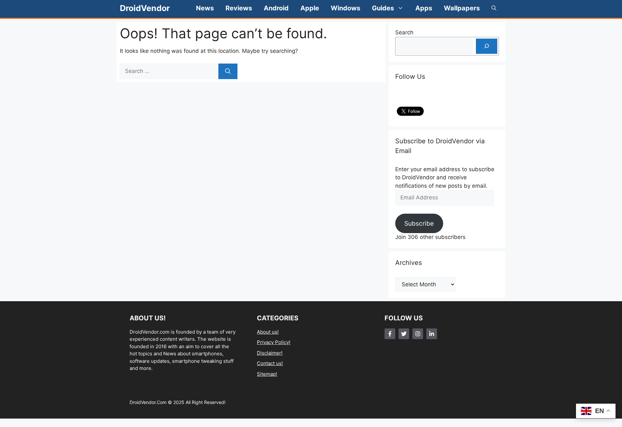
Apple (309, 8)
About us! (268, 332)
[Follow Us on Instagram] (417, 333)
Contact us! (270, 363)
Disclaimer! (269, 353)
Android (276, 8)
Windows (345, 8)
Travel (264, 395)
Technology (270, 384)
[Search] (227, 71)
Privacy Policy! (273, 342)
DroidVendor (145, 8)
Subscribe (419, 223)
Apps (423, 8)
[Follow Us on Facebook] (390, 333)
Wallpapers (462, 8)
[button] (494, 8)
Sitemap (266, 374)
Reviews (238, 8)
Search (404, 32)
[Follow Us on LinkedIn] (431, 333)
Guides (383, 8)
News (205, 8)
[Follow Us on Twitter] (403, 333)
